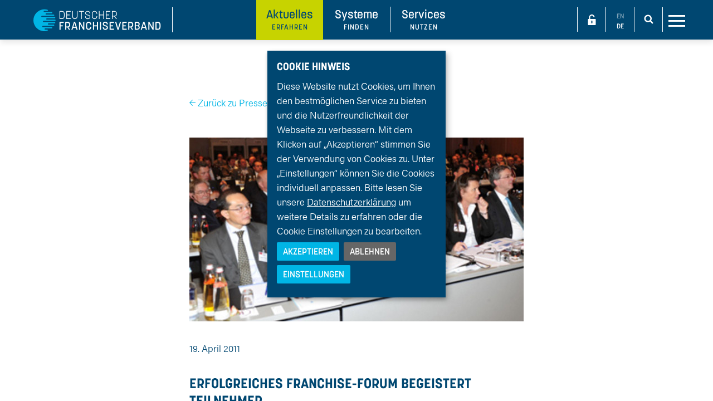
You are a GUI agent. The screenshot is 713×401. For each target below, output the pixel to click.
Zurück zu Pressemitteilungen (258, 102)
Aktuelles (289, 19)
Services (424, 19)
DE (620, 26)
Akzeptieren (308, 251)
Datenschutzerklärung (351, 201)
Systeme (356, 19)
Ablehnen (370, 251)
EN (620, 16)
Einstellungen (313, 274)
